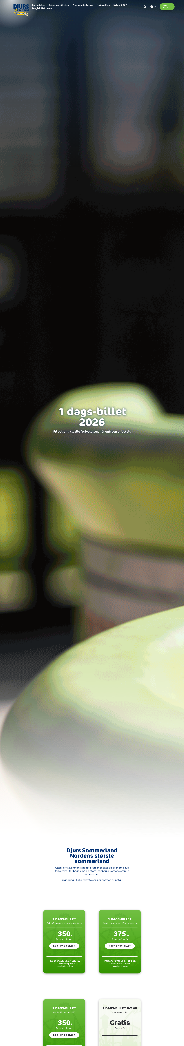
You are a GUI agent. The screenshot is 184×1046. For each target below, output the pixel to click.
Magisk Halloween (42, 8)
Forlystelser (39, 5)
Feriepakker (103, 5)
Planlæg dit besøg (82, 5)
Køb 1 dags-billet (64, 946)
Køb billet (166, 6)
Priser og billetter (59, 5)
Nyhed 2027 (120, 5)
